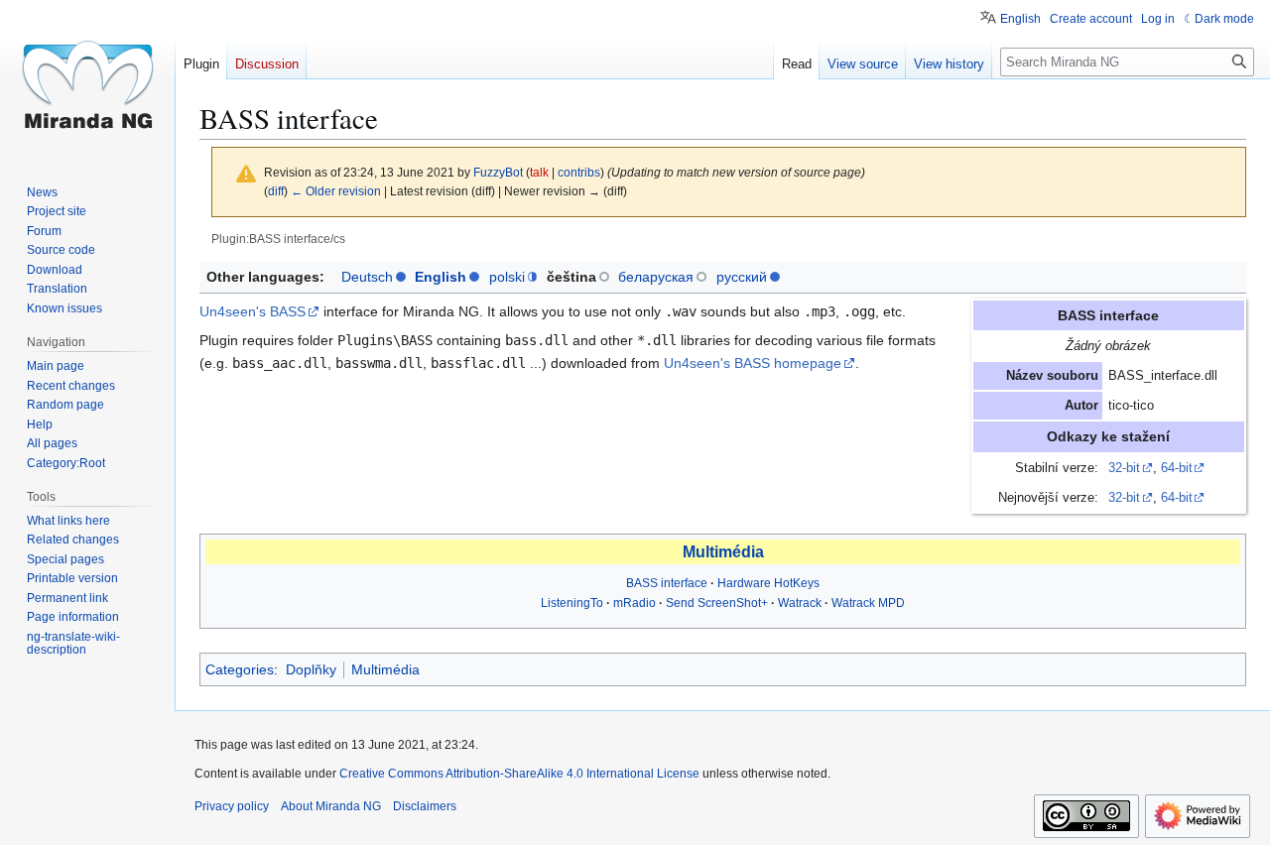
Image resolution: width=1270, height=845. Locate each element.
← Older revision (336, 190)
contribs (579, 172)
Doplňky (311, 669)
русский (741, 277)
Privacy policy (231, 806)
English (440, 277)
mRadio (634, 603)
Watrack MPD (868, 603)
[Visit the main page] (87, 79)
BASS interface (666, 583)
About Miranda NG (331, 806)
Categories (239, 669)
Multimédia (723, 551)
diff (276, 190)
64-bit (1177, 468)
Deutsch (367, 277)
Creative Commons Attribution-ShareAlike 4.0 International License (519, 774)
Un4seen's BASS (252, 311)
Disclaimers (424, 806)
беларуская (656, 277)
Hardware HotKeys (768, 583)
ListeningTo (572, 603)
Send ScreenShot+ (717, 603)
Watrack (800, 603)
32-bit (1124, 468)
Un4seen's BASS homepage (752, 363)
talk (539, 172)
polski (507, 277)
